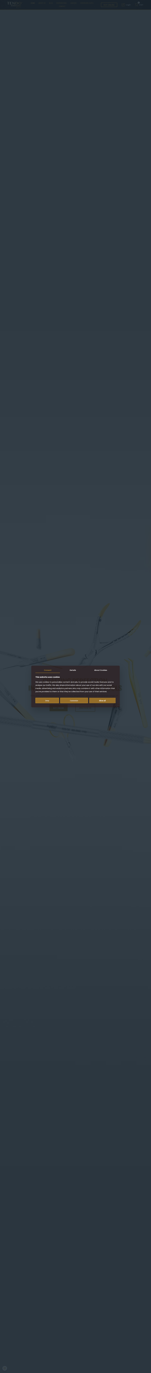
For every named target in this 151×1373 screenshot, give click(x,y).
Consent (47, 670)
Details (73, 670)
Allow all (102, 700)
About (100, 670)
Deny (47, 700)
